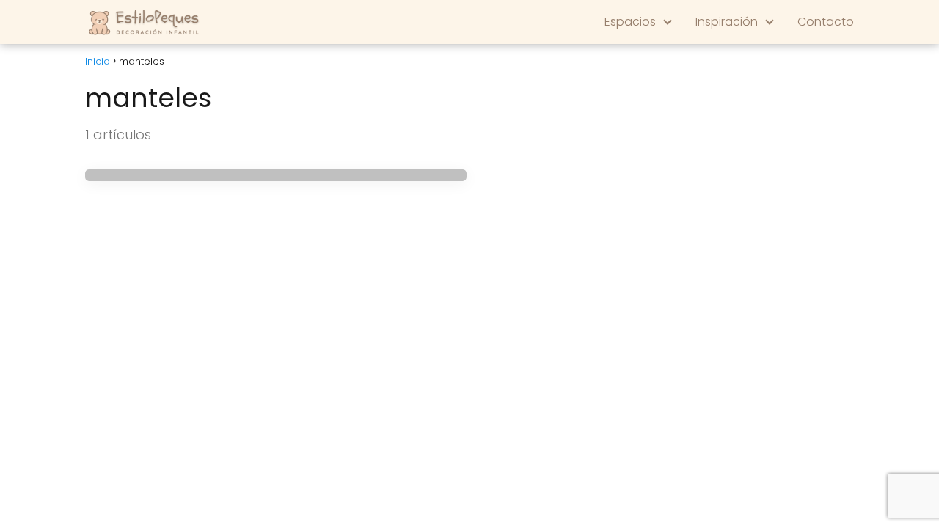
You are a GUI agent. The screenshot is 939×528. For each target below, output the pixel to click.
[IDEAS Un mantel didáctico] (276, 175)
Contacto (825, 21)
